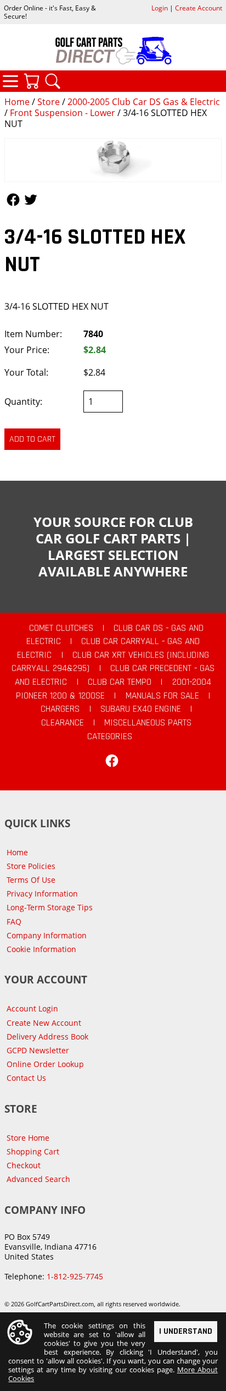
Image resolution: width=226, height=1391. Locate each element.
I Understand (185, 1331)
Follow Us (13, 199)
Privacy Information (42, 893)
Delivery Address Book (47, 1036)
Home (17, 102)
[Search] (52, 80)
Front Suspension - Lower (62, 113)
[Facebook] (112, 760)
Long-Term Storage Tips (50, 907)
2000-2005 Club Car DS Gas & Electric (143, 102)
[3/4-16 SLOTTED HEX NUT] (113, 160)
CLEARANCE (62, 723)
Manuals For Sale (162, 696)
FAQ (14, 921)
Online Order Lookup (45, 1064)
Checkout (24, 1165)
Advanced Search (38, 1179)
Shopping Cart (33, 1151)
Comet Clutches (61, 628)
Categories (10, 80)
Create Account (198, 8)
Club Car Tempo (119, 682)
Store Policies (31, 866)
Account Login (32, 1008)
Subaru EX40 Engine (140, 709)
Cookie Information (41, 949)
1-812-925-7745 (75, 1276)
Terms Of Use (31, 880)
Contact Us (26, 1078)
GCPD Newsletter (38, 1050)
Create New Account (44, 1023)
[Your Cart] (31, 80)
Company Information (47, 935)
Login (159, 8)
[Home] (113, 50)
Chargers (60, 709)
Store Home (28, 1137)
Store (48, 102)
